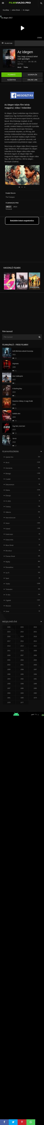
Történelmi (9, 589)
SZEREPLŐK (32, 75)
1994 (35, 674)
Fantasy (8, 507)
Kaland (8, 529)
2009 (35, 650)
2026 (8, 627)
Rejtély (8, 562)
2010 (22, 650)
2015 (35, 641)
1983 (22, 693)
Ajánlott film (9, 457)
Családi (8, 479)
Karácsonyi (9, 534)
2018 (35, 636)
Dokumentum (10, 484)
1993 (8, 679)
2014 (8, 646)
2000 (35, 665)
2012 (35, 646)
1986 (22, 688)
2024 (35, 627)
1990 (8, 684)
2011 (8, 650)
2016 (22, 641)
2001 (22, 665)
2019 (22, 636)
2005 (8, 660)
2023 (8, 632)
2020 (8, 636)
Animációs (9, 468)
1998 (22, 669)
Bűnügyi (8, 473)
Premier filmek (10, 556)
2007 (22, 655)
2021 (35, 632)
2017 (8, 641)
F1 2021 (8, 501)
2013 (22, 646)
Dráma (8, 490)
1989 (22, 684)
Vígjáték (8, 600)
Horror (7, 523)
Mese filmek (10, 545)
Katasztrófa (9, 540)
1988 (35, 684)
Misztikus (9, 551)
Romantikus (9, 567)
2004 (22, 660)
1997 (35, 669)
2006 (35, 655)
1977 (22, 702)
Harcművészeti (10, 518)
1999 (8, 669)
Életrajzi (8, 495)
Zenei (7, 611)
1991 (35, 679)
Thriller (26, 67)
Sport (7, 578)
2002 (8, 665)
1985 (35, 688)
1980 (22, 698)
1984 (8, 693)
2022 (22, 632)
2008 (8, 655)
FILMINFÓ (11, 75)
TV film (8, 595)
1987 (8, 688)
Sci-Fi (7, 573)
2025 (22, 627)
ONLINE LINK (32, 80)
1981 (8, 698)
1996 (8, 674)
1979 (35, 698)
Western (8, 606)
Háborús (8, 512)
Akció (19, 67)
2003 (35, 660)
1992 (22, 679)
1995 (22, 674)
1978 (8, 702)
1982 (35, 693)
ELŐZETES (11, 80)
